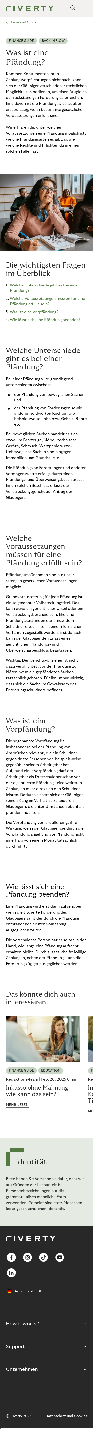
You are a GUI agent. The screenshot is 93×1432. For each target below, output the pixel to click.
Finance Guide (21, 41)
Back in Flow (53, 41)
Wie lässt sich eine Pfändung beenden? (45, 320)
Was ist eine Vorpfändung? (34, 312)
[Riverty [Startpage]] (30, 8)
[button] (18, 1125)
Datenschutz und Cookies (66, 1416)
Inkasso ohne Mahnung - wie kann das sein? (39, 1091)
